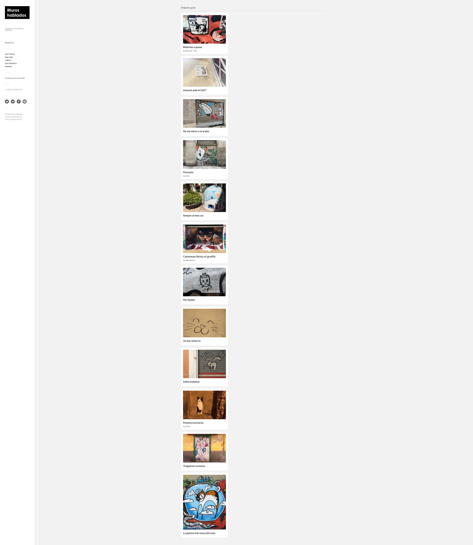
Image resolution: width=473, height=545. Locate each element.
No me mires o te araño (196, 131)
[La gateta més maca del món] (204, 502)
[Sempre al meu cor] (204, 197)
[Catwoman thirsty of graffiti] (204, 238)
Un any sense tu (192, 340)
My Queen (189, 299)
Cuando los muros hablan (14, 29)
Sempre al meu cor (193, 215)
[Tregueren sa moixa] (204, 448)
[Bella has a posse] (204, 29)
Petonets (188, 172)
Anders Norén (17, 119)
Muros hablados (17, 114)
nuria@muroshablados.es (14, 89)
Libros (8, 60)
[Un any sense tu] (204, 323)
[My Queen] (204, 282)
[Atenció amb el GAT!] (204, 72)
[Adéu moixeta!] (204, 364)
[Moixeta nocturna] (204, 405)
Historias (10, 54)
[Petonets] (204, 154)
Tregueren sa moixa (194, 465)
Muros (8, 43)
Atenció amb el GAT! (194, 90)
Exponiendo (11, 63)
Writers (9, 57)
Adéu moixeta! (191, 381)
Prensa (8, 67)
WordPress (18, 117)
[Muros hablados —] (17, 12)
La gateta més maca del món (199, 533)
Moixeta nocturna (193, 422)
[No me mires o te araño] (204, 113)
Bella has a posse (192, 47)
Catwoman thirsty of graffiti (199, 256)
